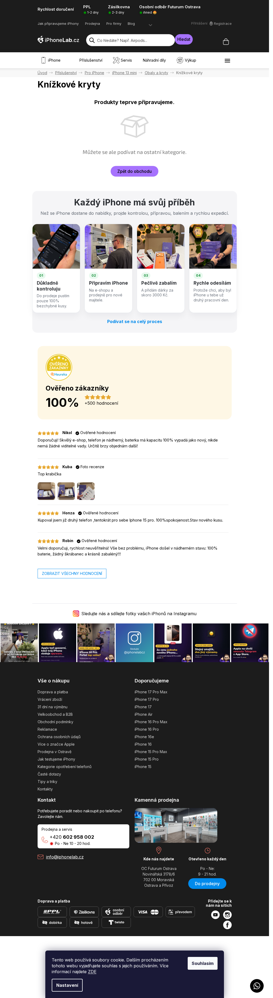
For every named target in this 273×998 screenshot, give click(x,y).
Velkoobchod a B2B (55, 714)
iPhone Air (143, 714)
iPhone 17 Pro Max (151, 692)
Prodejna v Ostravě (54, 751)
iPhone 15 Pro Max (151, 751)
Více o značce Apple (56, 744)
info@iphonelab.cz (65, 857)
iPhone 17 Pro (147, 699)
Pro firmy (113, 23)
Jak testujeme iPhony (56, 759)
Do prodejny (207, 883)
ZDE (92, 971)
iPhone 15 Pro (147, 759)
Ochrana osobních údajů (59, 736)
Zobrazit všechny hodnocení (72, 573)
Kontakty (45, 789)
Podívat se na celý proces (134, 321)
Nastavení (67, 985)
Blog (131, 23)
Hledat (183, 39)
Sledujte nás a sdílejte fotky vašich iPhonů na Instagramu (138, 613)
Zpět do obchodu (134, 171)
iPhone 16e (144, 736)
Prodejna (92, 23)
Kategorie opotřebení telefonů (64, 766)
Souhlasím (203, 963)
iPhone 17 (143, 707)
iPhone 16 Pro (147, 729)
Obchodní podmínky (55, 721)
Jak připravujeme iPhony (58, 23)
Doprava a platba (53, 692)
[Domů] (42, 72)
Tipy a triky (47, 781)
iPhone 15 (143, 766)
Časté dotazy (49, 774)
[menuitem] (52, 60)
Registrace (223, 23)
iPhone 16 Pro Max (151, 721)
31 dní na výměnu (52, 707)
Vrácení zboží (50, 699)
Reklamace (47, 729)
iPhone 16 (143, 744)
